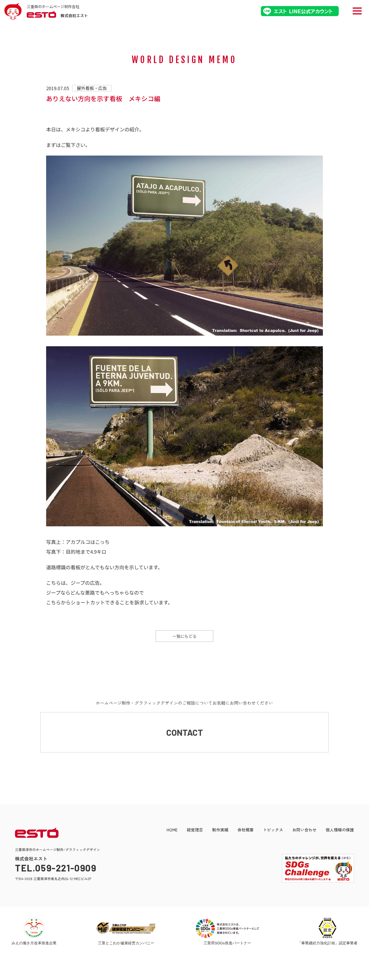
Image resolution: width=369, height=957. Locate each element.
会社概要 (246, 830)
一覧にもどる (184, 636)
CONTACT (184, 732)
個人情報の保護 (340, 830)
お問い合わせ (304, 830)
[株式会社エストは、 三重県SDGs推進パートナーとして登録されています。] (227, 928)
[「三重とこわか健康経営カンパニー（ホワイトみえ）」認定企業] (126, 928)
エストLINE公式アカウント (300, 11)
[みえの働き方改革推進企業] (34, 928)
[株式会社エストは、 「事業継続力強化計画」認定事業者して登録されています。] (327, 928)
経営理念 (195, 830)
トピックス (273, 830)
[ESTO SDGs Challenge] (313, 881)
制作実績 (220, 830)
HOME (172, 830)
